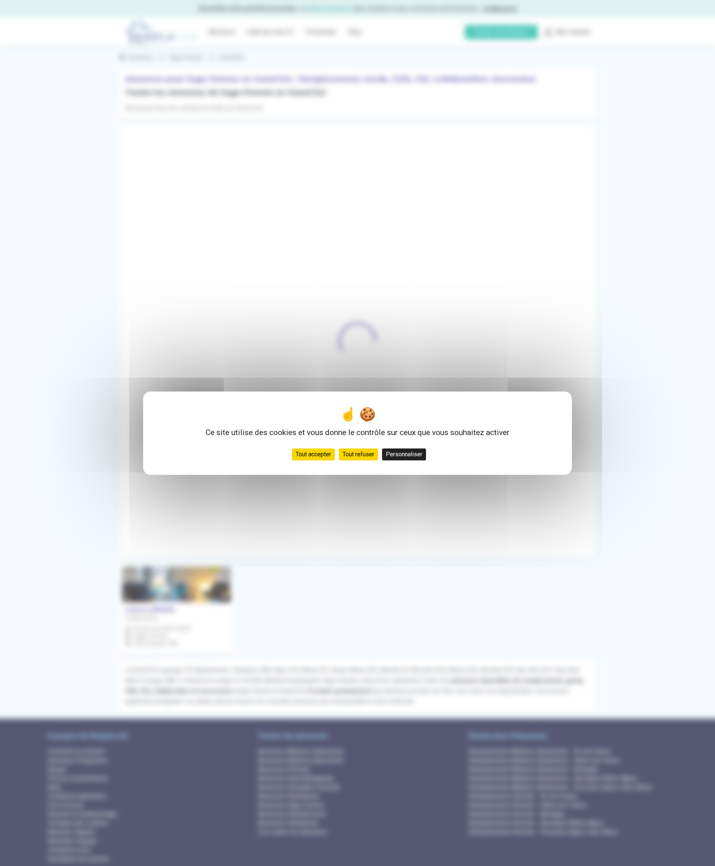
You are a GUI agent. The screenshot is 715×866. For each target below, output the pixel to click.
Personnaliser (404, 453)
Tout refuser (358, 453)
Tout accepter (313, 453)
